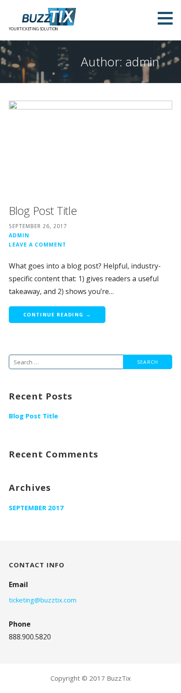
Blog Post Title (43, 210)
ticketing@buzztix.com (42, 599)
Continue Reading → (57, 314)
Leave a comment (37, 244)
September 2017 (36, 507)
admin (19, 235)
